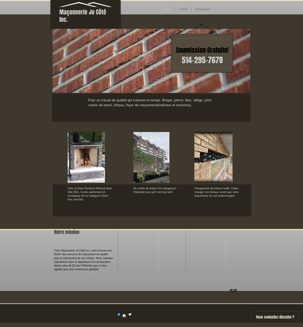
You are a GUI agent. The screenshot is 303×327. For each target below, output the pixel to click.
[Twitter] (130, 314)
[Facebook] (119, 314)
